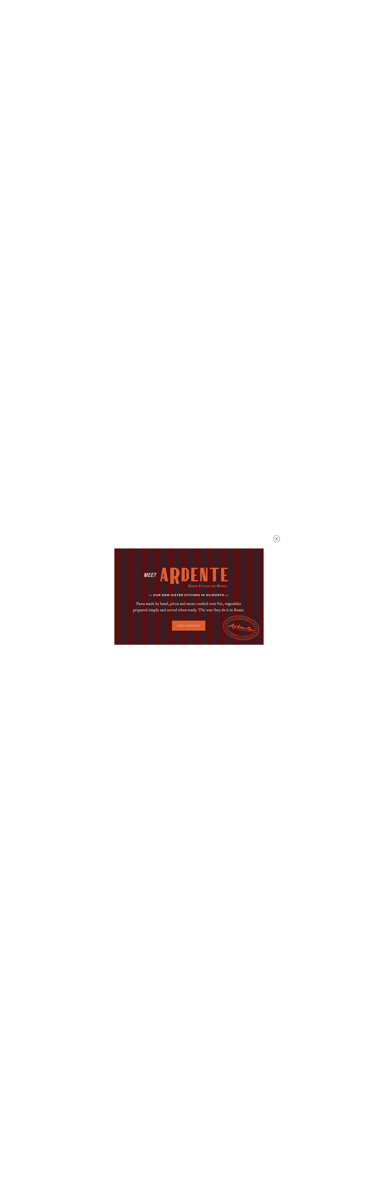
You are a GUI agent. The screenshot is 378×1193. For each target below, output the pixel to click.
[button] (276, 538)
